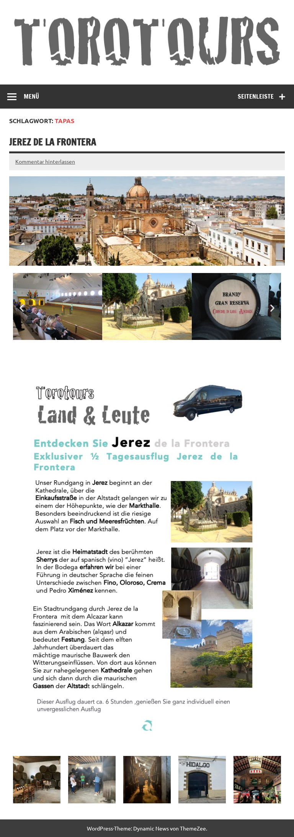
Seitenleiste (256, 96)
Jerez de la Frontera (52, 141)
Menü (31, 96)
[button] (21, 308)
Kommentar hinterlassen (45, 161)
